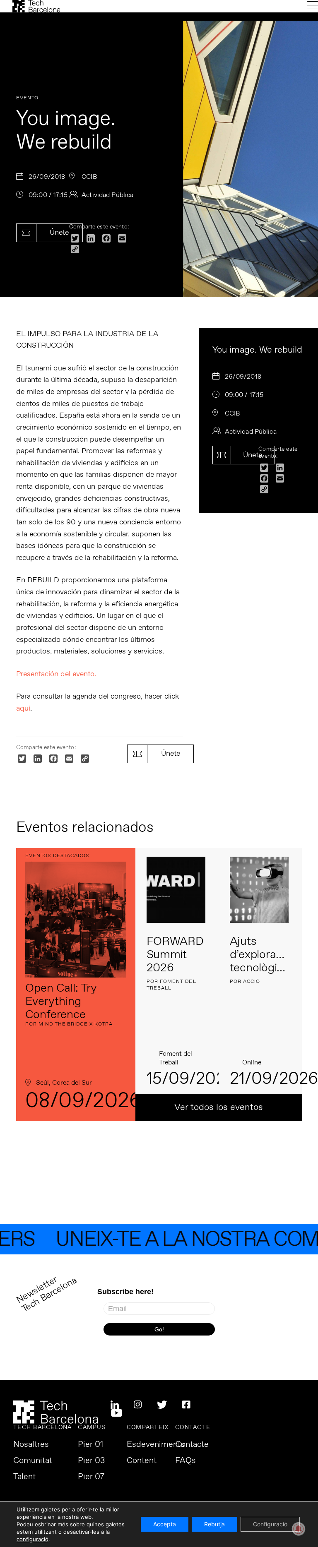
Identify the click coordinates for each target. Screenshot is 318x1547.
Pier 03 (91, 1461)
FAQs (185, 1461)
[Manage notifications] (298, 1528)
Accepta (164, 1524)
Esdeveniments (156, 1445)
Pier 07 (91, 1477)
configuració (32, 1539)
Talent (24, 1477)
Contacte (192, 1445)
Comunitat (32, 1461)
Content (142, 1461)
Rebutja (214, 1524)
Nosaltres (31, 1445)
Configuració (270, 1524)
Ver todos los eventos (218, 1107)
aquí (23, 708)
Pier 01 (90, 1445)
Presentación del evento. (56, 674)
